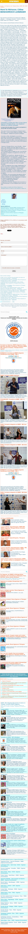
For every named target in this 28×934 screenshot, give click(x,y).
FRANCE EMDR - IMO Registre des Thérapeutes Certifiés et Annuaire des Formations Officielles (14, 318)
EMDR (19, 224)
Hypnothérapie (14, 1)
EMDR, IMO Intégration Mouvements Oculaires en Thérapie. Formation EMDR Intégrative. (13, 703)
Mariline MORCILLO (15, 227)
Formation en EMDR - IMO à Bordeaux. (10, 737)
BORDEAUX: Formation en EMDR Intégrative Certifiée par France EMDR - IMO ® (12, 353)
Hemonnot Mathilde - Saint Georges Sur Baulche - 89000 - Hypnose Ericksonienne (13, 879)
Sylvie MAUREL (5, 788)
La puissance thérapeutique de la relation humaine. (13, 685)
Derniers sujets (3, 679)
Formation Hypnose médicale (15, 225)
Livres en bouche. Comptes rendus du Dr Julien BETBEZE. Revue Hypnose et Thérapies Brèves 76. (13, 636)
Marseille (21, 227)
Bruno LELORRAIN (5, 730)
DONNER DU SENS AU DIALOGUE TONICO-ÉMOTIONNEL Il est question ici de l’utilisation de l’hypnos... (15, 665)
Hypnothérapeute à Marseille (5, 227)
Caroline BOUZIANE (6, 716)
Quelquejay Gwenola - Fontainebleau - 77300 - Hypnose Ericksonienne (12, 917)
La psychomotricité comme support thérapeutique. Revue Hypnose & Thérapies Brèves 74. (13, 663)
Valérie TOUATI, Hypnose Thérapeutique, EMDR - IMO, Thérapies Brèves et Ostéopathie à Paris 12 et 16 (14, 560)
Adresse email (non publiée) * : (7, 246)
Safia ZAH (3, 767)
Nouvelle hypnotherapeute (7, 686)
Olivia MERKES (5, 781)
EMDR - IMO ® (14, 930)
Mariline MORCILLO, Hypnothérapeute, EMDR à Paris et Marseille (3, 202)
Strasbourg (2, 228)
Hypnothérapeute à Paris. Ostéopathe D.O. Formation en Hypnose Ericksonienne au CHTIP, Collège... (19, 564)
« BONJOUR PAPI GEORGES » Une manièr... (15, 592)
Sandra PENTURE (5, 745)
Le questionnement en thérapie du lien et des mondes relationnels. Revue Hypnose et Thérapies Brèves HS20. (12, 282)
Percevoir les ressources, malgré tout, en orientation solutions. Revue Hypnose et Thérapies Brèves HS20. (13, 290)
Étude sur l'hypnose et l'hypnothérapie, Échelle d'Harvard (14, 693)
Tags (17, 932)
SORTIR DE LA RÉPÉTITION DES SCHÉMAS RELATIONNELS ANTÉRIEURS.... (15, 602)
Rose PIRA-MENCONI (6, 802)
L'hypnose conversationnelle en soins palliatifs (12, 691)
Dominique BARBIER (6, 817)
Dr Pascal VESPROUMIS (7, 518)
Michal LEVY (4, 849)
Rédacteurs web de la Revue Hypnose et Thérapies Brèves (10, 515)
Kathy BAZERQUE (5, 795)
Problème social (5, 688)
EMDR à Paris (7, 225)
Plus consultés (10, 679)
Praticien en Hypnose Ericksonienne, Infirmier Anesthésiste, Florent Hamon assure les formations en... (19, 542)
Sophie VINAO (4, 753)
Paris (25, 227)
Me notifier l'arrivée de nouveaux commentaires (11, 267)
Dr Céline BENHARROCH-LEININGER (10, 224)
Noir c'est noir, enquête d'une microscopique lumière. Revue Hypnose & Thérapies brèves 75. (12, 654)
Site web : (3, 250)
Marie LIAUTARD (5, 723)
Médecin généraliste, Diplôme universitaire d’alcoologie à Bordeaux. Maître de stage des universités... (19, 521)
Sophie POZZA (4, 810)
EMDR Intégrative (14, 340)
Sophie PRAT (4, 774)
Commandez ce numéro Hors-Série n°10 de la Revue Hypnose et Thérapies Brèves (7, 119)
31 (13, 301)
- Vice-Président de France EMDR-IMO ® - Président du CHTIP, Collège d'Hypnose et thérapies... (19, 532)
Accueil (1, 6)
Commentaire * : (4, 255)
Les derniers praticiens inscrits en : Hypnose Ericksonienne (12, 859)
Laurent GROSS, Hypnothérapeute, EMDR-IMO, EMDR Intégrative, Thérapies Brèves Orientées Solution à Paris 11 (13, 528)
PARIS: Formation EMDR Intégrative (9, 375)
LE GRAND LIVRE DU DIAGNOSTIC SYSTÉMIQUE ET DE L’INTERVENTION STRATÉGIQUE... (16, 638)
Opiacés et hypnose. (6, 681)
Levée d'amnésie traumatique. (8, 833)
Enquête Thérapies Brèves (7, 690)
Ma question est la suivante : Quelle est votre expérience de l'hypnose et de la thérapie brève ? (13, 683)
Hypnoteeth (13, 226)
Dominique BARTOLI (6, 760)
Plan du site (12, 932)
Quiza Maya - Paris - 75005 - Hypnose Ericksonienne (14, 920)
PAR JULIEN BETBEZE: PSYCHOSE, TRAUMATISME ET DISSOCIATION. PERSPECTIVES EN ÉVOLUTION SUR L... (16, 620)
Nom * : (2, 242)
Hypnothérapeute (19, 226)
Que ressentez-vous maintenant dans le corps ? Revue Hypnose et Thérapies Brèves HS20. (12, 288)
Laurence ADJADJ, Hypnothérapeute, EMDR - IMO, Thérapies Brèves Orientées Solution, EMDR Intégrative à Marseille (14, 549)
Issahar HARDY (5, 709)
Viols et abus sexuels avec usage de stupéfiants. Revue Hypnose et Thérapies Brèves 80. (13, 825)
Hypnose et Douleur (6, 226)
